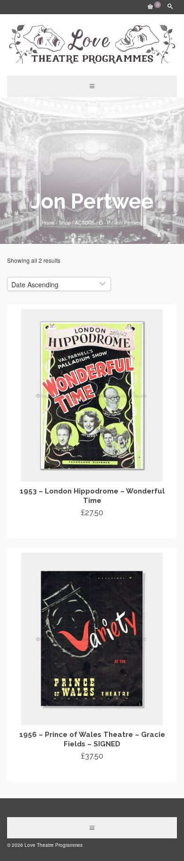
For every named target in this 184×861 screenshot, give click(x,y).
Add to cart (92, 530)
